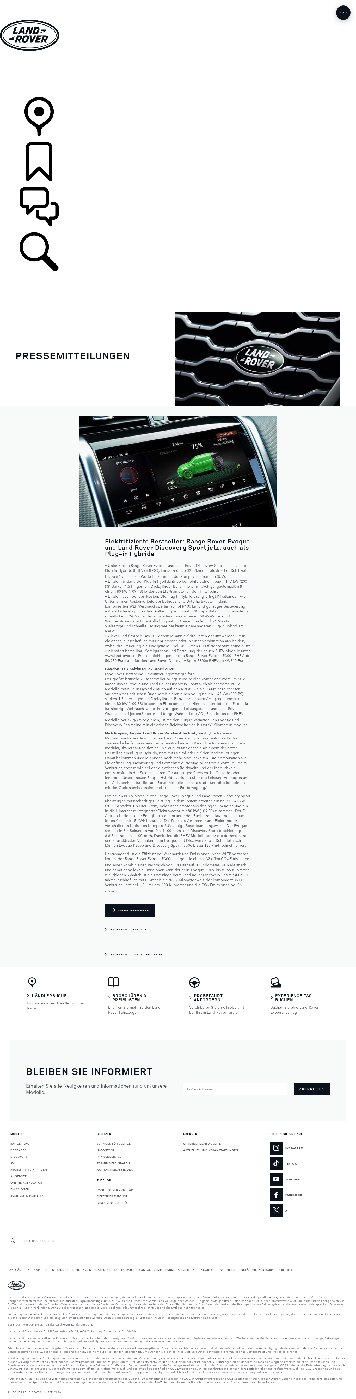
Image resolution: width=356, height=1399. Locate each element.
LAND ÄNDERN (19, 1269)
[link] (178, 74)
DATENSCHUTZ (106, 1269)
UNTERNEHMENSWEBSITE (202, 1143)
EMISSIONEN (19, 1189)
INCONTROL (106, 1150)
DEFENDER (18, 1150)
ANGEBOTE (18, 1176)
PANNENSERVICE (109, 1156)
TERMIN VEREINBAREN (113, 1163)
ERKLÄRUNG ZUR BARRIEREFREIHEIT (266, 1269)
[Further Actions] (343, 12)
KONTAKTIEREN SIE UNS (115, 1169)
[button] (178, 2)
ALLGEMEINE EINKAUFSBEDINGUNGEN (207, 1269)
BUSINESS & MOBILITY (26, 1195)
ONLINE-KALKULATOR (26, 1182)
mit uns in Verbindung (34, 1307)
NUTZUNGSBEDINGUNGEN (71, 1269)
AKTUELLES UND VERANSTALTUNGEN (210, 1150)
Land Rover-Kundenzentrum (73, 1324)
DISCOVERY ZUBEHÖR (113, 1202)
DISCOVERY (18, 1156)
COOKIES (128, 1269)
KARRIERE (41, 1269)
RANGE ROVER (21, 1143)
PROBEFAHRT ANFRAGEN (28, 1169)
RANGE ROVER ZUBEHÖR (115, 1189)
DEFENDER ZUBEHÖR (112, 1196)
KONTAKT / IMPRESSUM (156, 1269)
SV (12, 1163)
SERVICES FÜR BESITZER (115, 1143)
